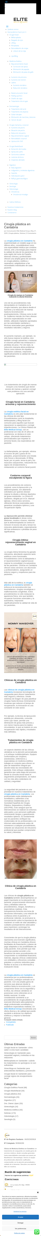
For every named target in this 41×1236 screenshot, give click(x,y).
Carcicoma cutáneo (18, 154)
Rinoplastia (15, 45)
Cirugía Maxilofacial (16, 146)
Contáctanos (11, 212)
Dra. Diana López (11, 1103)
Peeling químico (16, 96)
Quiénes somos (12, 29)
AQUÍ (31, 1175)
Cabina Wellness (15, 202)
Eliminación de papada (21, 69)
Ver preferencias (20, 1228)
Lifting (13, 43)
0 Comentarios (31, 233)
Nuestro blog (12, 210)
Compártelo (11, 1022)
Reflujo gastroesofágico (19, 178)
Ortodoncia (15, 192)
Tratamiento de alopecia (19, 112)
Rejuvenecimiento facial (19, 64)
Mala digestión (16, 168)
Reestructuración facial (19, 93)
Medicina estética (11, 1110)
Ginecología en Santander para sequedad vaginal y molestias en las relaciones (19, 1055)
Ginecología (13, 184)
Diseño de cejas (16, 98)
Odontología (13, 189)
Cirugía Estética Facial (13, 1087)
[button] (38, 1192)
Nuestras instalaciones (15, 207)
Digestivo (12, 165)
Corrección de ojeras (20, 67)
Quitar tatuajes (16, 114)
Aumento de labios (19, 85)
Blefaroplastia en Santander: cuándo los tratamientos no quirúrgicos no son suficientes (20, 1063)
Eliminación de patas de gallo (23, 72)
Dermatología (14, 106)
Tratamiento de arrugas (19, 101)
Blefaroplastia (16, 37)
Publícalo (10, 1025)
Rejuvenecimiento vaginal (20, 136)
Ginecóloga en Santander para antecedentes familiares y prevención (19, 1069)
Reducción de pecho (18, 133)
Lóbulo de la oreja (19, 51)
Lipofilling (14, 56)
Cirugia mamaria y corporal (18, 125)
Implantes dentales (18, 160)
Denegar (20, 1223)
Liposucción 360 (17, 141)
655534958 (11, 4)
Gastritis (14, 173)
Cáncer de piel (16, 120)
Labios (13, 82)
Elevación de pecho (18, 130)
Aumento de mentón (18, 80)
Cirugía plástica (14, 233)
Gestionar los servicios (20, 1211)
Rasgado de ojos (17, 40)
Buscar (33, 1037)
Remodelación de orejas (19, 48)
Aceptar (20, 1217)
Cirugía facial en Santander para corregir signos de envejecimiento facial (18, 1076)
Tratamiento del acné (18, 109)
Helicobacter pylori (17, 176)
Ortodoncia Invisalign (20, 194)
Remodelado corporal (19, 138)
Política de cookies (19, 1233)
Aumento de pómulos (19, 77)
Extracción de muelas (18, 149)
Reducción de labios (20, 88)
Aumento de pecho (18, 128)
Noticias (22, 233)
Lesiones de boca (17, 157)
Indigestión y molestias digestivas (22, 170)
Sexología (12, 186)
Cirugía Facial (14, 35)
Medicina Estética (15, 61)
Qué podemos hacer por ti (16, 32)
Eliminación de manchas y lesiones (23, 117)
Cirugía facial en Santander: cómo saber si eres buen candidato (18, 1049)
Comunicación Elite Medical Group (18, 231)
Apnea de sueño (17, 152)
